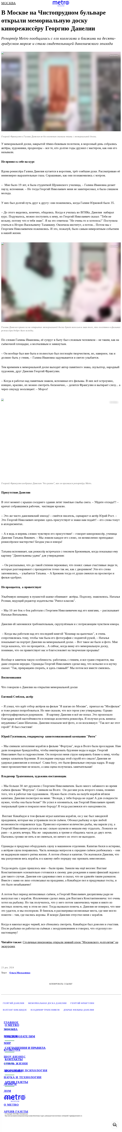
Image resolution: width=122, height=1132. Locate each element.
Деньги (10, 1084)
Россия (10, 1036)
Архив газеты (16, 1111)
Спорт (9, 1097)
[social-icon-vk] (7, 1125)
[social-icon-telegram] (15, 1125)
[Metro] (61, 3)
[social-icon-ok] (23, 1125)
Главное (11, 1022)
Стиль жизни (16, 1063)
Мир (7, 1043)
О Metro (11, 1104)
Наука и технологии (22, 1077)
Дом (7, 1091)
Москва (11, 1029)
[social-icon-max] (32, 1125)
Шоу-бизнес (15, 1056)
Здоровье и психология (25, 1070)
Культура (12, 1049)
